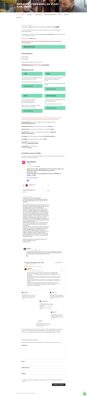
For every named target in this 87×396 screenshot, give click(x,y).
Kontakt (60, 14)
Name (23, 361)
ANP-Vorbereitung (51, 95)
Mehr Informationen (28, 86)
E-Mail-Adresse (26, 367)
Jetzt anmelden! (45, 65)
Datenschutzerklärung (20, 393)
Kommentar (24, 345)
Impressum (66, 14)
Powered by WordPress (31, 393)
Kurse (22, 14)
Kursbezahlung (38, 14)
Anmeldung (29, 14)
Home (18, 14)
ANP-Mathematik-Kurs (27, 65)
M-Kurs (48, 73)
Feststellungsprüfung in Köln (50, 14)
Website (24, 373)
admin (31, 25)
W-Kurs (26, 95)
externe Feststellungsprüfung (48, 34)
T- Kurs (25, 73)
